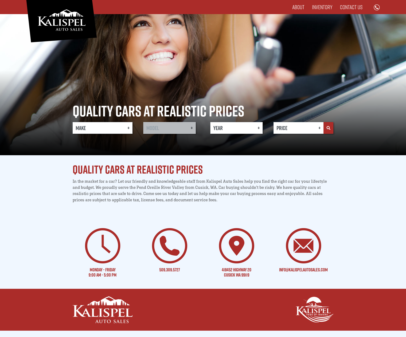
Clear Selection (320, 138)
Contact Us (351, 7)
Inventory (322, 7)
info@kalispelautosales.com (303, 269)
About (298, 7)
